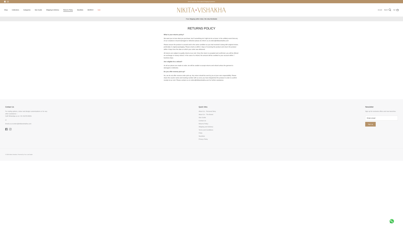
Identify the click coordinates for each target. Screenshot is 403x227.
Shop (6, 10)
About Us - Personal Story (207, 111)
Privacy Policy (203, 139)
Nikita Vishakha (13, 154)
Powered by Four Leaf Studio (25, 154)
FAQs (200, 133)
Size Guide (38, 10)
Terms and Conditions (206, 130)
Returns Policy (68, 10)
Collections (15, 10)
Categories (27, 10)
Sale (99, 10)
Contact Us (202, 120)
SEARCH (90, 10)
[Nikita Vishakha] (201, 10)
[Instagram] (8, 1)
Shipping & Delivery (52, 10)
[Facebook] (5, 1)
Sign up (370, 124)
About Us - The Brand (206, 114)
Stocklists (80, 10)
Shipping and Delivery (206, 127)
